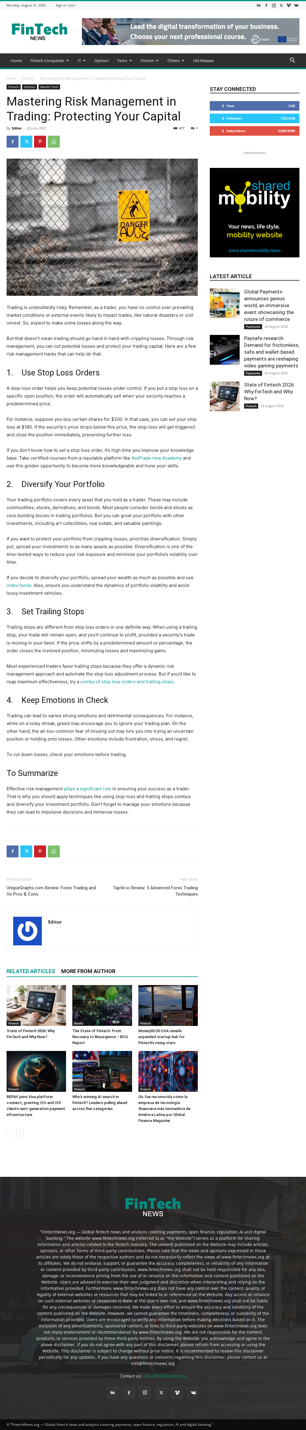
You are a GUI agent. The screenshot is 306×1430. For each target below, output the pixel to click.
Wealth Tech (49, 87)
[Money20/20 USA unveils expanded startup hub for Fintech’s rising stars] (168, 1005)
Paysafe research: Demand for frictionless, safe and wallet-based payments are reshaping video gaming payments (271, 352)
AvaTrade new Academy (156, 458)
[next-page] (20, 1132)
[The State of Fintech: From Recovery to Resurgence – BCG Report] (102, 1005)
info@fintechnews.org (165, 1376)
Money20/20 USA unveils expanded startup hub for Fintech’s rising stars (161, 1037)
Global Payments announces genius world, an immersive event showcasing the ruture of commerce (269, 305)
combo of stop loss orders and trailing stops (126, 681)
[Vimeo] (288, 5)
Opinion (101, 60)
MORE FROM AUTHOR (88, 971)
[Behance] (258, 5)
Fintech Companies (47, 60)
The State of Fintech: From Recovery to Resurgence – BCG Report (100, 1037)
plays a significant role (87, 788)
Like (291, 105)
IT (79, 60)
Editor (17, 128)
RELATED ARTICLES (31, 971)
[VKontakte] (296, 5)
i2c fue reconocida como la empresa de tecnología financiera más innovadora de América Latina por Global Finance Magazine (164, 1108)
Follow (288, 118)
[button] (292, 61)
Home (16, 60)
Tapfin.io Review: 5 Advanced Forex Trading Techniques (155, 891)
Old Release (203, 60)
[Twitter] (281, 5)
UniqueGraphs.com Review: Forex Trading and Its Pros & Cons (51, 891)
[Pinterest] (40, 142)
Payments (253, 326)
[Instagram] (273, 5)
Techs (122, 60)
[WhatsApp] (54, 142)
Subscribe (286, 131)
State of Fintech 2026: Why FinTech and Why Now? (269, 391)
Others (173, 60)
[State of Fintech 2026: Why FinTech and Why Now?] (36, 1005)
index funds (19, 585)
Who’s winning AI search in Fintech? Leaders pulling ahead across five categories (99, 1102)
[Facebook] (266, 5)
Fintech (147, 60)
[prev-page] (10, 1132)
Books (78, 1023)
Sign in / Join (65, 5)
